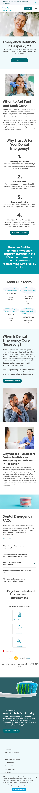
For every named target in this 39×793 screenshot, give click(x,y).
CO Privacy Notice (9, 766)
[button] (36, 8)
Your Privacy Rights (19, 789)
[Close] (36, 777)
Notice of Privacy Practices (12, 752)
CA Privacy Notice (9, 762)
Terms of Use (8, 756)
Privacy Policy (8, 749)
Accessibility (8, 772)
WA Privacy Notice (10, 769)
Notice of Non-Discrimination (12, 759)
